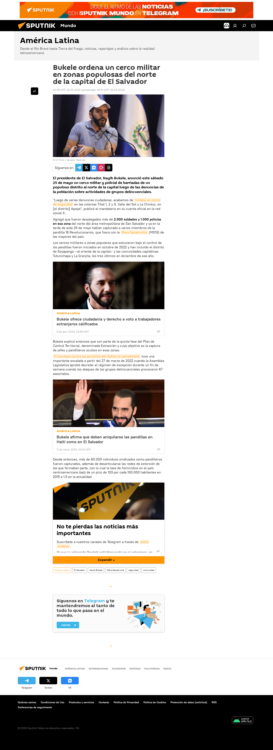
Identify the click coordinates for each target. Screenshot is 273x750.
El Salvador (79, 570)
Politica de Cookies (154, 702)
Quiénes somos (27, 702)
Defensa (135, 668)
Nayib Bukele (96, 570)
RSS (214, 702)
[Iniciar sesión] (235, 25)
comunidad (148, 570)
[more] (158, 331)
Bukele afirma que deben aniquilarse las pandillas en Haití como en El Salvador (105, 439)
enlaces (63, 546)
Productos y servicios (81, 702)
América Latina (68, 313)
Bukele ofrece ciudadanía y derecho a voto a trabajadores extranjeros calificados (109, 321)
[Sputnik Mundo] (38, 30)
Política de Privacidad (126, 702)
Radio (167, 668)
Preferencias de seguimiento (35, 707)
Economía (119, 668)
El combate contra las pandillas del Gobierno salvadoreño (97, 356)
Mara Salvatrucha (134, 232)
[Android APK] (242, 721)
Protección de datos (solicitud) (188, 702)
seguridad (134, 570)
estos (144, 542)
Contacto (104, 702)
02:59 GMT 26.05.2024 (66, 89)
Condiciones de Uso (52, 702)
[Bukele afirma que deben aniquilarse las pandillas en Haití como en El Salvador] (108, 403)
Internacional (98, 668)
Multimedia (152, 668)
